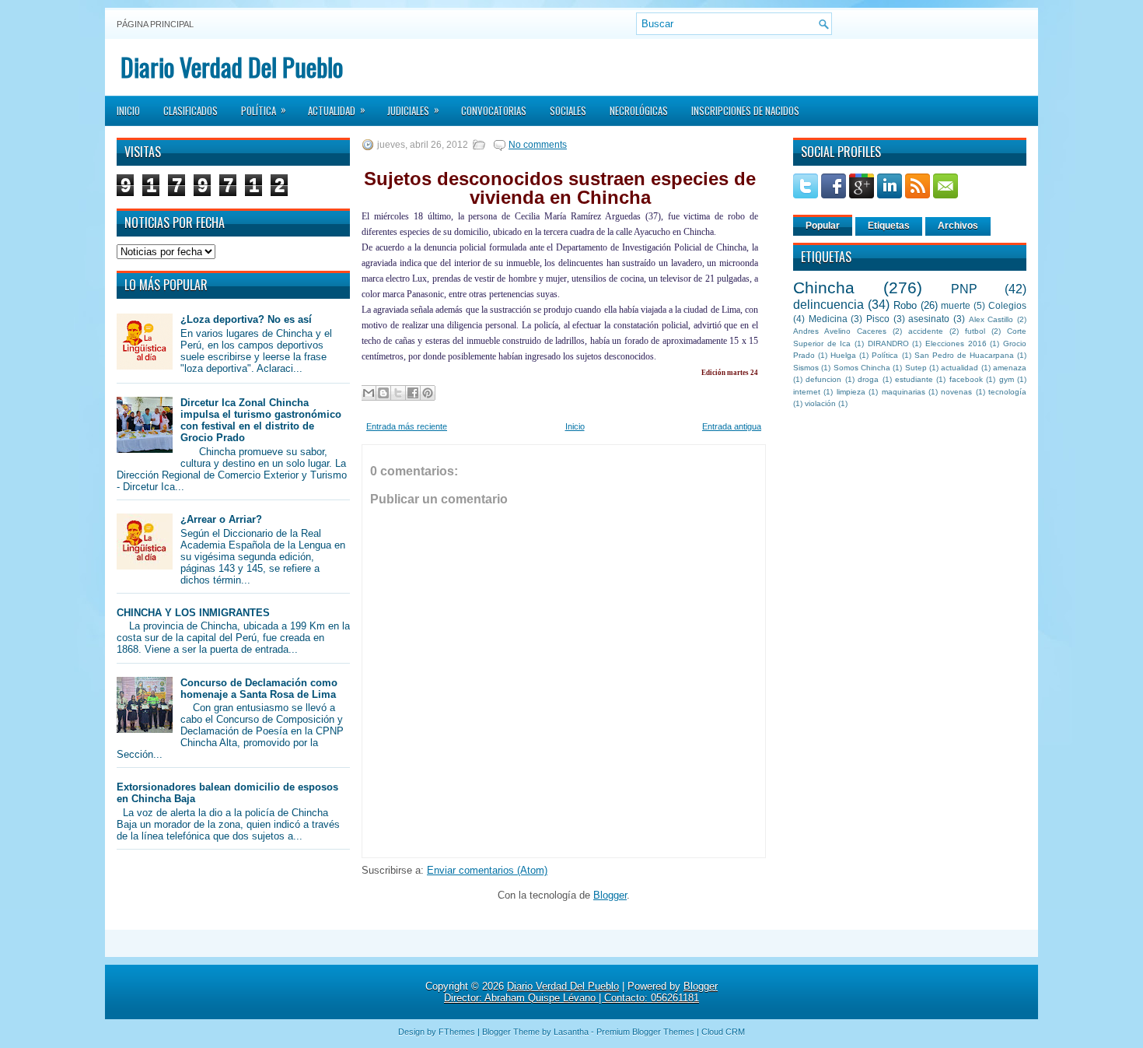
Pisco (878, 319)
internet (806, 391)
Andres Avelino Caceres (839, 331)
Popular (823, 225)
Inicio (128, 110)
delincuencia (828, 304)
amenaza (1009, 367)
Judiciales (413, 109)
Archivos (958, 225)
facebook (966, 379)
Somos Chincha (862, 367)
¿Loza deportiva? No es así (246, 319)
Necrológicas (639, 110)
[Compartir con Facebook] (413, 393)
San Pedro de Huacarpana (964, 355)
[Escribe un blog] (383, 393)
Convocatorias (493, 110)
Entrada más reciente (406, 426)
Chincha (824, 287)
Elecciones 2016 (956, 343)
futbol (975, 331)
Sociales (568, 110)
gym (1006, 379)
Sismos (806, 367)
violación (820, 403)
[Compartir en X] (398, 393)
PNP (964, 289)
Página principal (155, 24)
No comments (538, 144)
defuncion (823, 379)
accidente (925, 331)
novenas (956, 391)
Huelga (843, 355)
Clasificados (190, 110)
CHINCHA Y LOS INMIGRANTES (193, 613)
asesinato (928, 319)
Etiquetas (889, 225)
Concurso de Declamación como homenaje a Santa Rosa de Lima (258, 688)
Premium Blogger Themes (645, 1031)
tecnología (1007, 391)
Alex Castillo (991, 319)
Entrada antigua (731, 426)
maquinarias (903, 391)
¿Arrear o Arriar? (221, 519)
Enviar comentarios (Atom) (487, 870)
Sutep (916, 367)
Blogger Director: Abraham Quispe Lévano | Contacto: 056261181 (581, 992)
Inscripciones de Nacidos (745, 110)
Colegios (1007, 305)
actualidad (959, 367)
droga (868, 379)
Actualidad (336, 109)
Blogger (610, 895)
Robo (905, 305)
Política (263, 109)
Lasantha (571, 1031)
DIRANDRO (888, 343)
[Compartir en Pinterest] (427, 393)
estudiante (914, 379)
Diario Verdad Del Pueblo (232, 66)
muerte (955, 305)
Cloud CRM (723, 1031)
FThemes (457, 1031)
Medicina (828, 319)
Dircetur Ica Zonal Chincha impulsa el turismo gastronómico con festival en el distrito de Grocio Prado (260, 420)
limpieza (851, 391)
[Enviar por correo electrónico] (368, 393)
